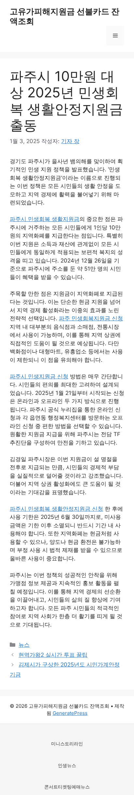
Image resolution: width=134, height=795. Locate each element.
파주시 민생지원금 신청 (39, 376)
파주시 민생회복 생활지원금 (44, 219)
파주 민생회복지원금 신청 (91, 318)
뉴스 (24, 645)
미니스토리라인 (67, 743)
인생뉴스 (67, 765)
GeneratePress (70, 713)
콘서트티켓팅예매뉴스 (67, 786)
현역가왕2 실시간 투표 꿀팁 (53, 655)
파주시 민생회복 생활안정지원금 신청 (56, 509)
